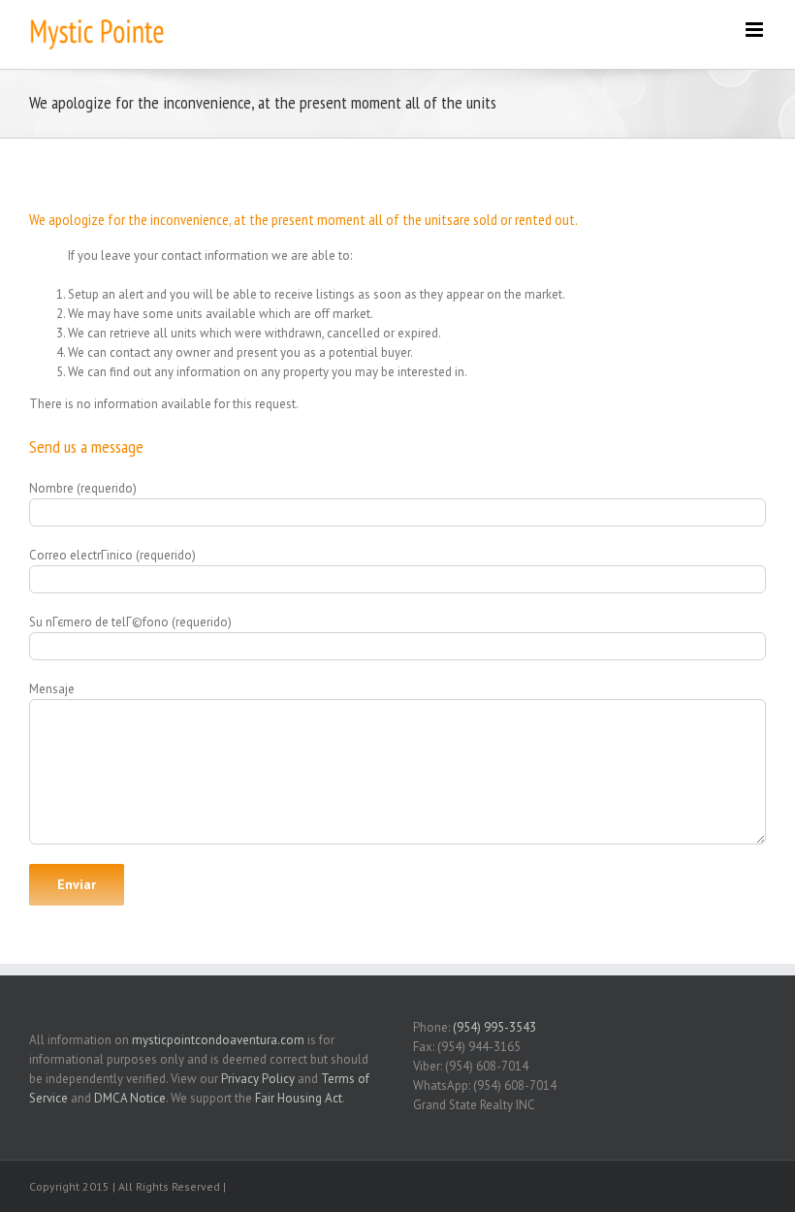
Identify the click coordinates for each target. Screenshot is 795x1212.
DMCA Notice (130, 1098)
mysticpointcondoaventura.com (218, 1040)
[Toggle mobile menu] (756, 29)
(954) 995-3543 (494, 1027)
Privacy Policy (258, 1078)
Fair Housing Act (298, 1098)
